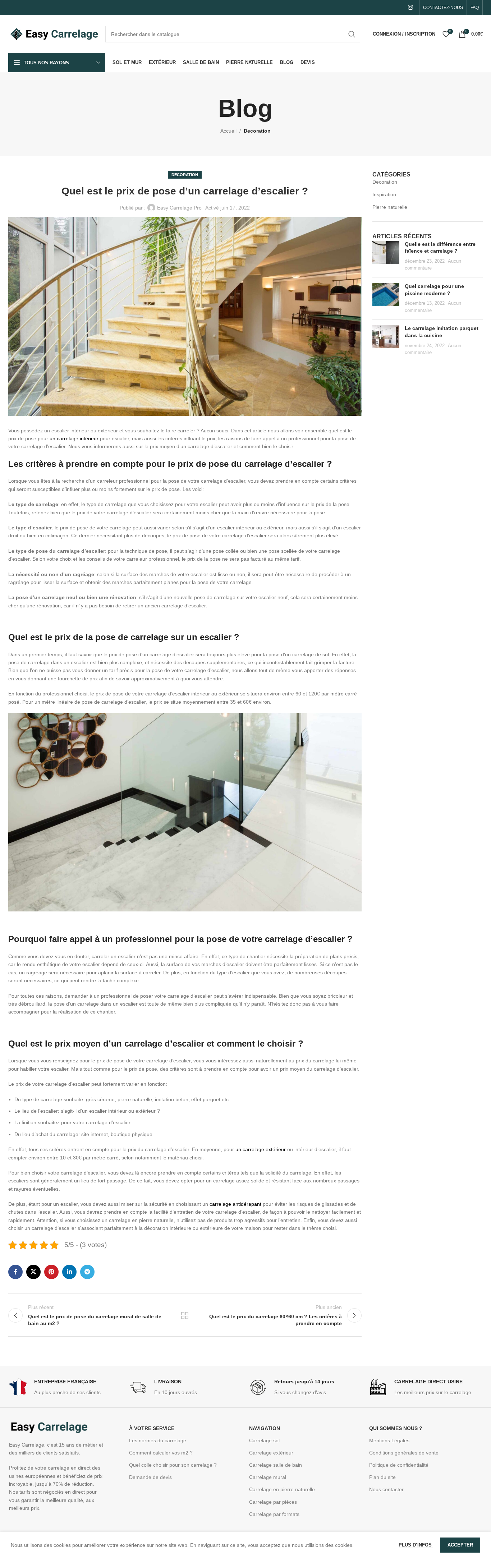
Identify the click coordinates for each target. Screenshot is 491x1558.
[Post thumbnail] (385, 256)
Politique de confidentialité (398, 1465)
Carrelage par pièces (273, 1502)
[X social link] (33, 1272)
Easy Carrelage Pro (179, 208)
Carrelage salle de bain (275, 1465)
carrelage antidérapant (235, 1204)
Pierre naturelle (389, 207)
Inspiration (384, 194)
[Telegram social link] (87, 1272)
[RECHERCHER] (352, 34)
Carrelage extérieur (271, 1453)
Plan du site (382, 1477)
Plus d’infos (416, 1545)
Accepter (460, 1545)
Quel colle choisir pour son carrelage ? (173, 1465)
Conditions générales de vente (404, 1453)
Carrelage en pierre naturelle (282, 1489)
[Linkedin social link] (69, 1272)
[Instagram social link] (411, 7)
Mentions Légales (389, 1440)
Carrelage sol (264, 1440)
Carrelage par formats (274, 1514)
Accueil (228, 131)
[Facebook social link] (15, 1272)
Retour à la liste (185, 1315)
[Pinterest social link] (51, 1272)
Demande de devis (150, 1477)
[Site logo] (53, 33)
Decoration (257, 131)
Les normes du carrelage (157, 1440)
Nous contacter (386, 1489)
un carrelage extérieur (261, 1149)
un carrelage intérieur (74, 438)
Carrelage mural (267, 1477)
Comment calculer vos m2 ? (161, 1453)
